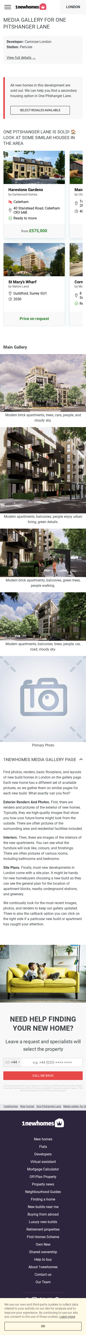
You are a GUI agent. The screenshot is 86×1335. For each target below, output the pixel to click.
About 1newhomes (43, 1267)
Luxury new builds (43, 1222)
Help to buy (43, 1259)
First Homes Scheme (43, 1237)
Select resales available (40, 110)
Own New (43, 1244)
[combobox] (12, 1062)
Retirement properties (43, 1229)
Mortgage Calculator (43, 1169)
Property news (43, 1184)
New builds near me (43, 1207)
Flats (43, 1147)
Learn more (67, 1316)
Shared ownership (43, 1252)
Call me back (43, 1075)
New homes (43, 1139)
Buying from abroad (43, 1214)
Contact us (43, 1274)
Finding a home (43, 1199)
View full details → (21, 58)
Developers (43, 1154)
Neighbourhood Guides (43, 1192)
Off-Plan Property (43, 1177)
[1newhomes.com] (43, 1123)
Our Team (43, 1282)
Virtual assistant (43, 1162)
